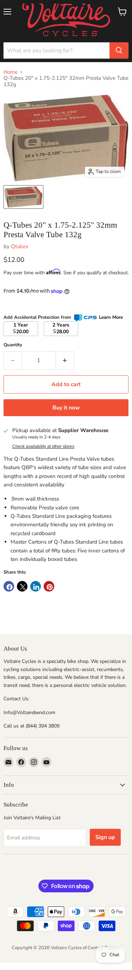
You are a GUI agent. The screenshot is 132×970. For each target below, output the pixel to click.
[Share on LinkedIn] (35, 586)
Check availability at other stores (43, 446)
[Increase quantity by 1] (65, 360)
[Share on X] (22, 586)
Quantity (13, 345)
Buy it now (66, 408)
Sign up (105, 837)
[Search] (118, 50)
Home (11, 72)
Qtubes (19, 246)
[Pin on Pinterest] (49, 586)
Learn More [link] (111, 317)
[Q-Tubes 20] (23, 197)
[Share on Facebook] (9, 586)
